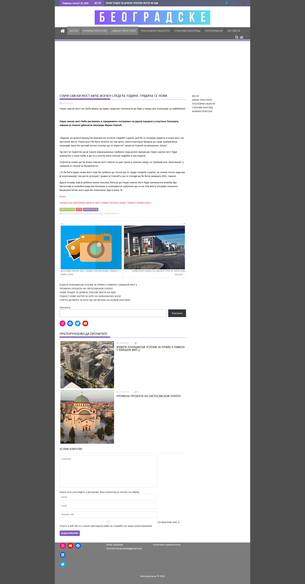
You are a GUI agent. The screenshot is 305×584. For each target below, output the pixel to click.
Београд (84, 214)
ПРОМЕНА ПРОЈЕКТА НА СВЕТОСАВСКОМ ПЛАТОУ (86, 288)
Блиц (62, 196)
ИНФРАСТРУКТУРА (95, 31)
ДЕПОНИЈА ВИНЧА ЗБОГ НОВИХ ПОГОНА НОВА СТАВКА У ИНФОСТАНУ (90, 273)
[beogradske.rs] (62, 30)
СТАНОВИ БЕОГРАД (187, 31)
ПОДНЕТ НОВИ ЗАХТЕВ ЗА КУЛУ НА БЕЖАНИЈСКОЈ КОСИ (90, 296)
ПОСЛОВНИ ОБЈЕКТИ (155, 31)
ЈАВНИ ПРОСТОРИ (124, 31)
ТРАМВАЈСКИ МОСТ (111, 214)
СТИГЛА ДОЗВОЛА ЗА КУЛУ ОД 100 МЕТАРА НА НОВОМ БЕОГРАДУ (95, 300)
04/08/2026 (124, 392)
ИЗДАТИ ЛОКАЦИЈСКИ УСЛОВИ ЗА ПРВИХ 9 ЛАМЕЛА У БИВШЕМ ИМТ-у (98, 284)
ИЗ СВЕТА (234, 31)
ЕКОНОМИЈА (214, 31)
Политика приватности (166, 544)
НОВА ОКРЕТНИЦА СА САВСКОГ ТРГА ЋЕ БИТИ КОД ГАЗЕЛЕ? (158, 273)
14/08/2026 (124, 343)
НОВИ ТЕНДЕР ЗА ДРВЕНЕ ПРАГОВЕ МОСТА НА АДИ (132, 3)
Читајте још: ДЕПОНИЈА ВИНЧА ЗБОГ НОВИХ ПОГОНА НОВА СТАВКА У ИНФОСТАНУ (105, 202)
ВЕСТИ (73, 31)
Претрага (65, 307)
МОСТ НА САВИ (95, 214)
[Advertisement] (152, 65)
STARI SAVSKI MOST (70, 214)
